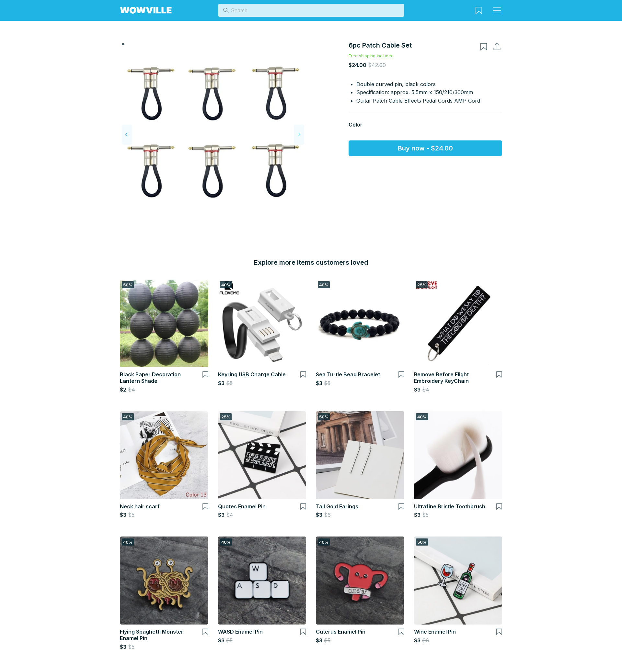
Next (299, 135)
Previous (127, 135)
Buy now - (425, 148)
